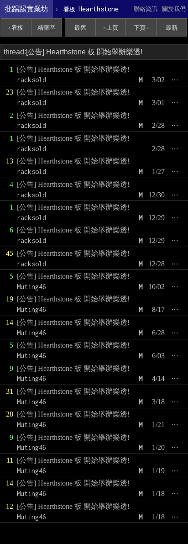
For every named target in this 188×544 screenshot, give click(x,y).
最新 (172, 27)
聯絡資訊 (145, 9)
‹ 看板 (15, 27)
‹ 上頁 (110, 27)
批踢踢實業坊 (26, 9)
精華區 (46, 27)
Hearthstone (91, 9)
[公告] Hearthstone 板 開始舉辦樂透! (73, 69)
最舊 (80, 27)
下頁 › (141, 27)
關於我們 (174, 9)
